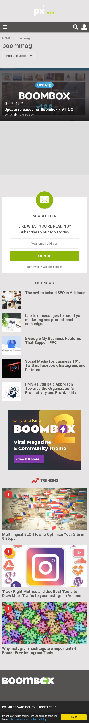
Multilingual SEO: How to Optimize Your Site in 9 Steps (43, 536)
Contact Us (47, 707)
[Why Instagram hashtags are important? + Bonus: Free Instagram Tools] (44, 623)
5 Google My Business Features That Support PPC (53, 340)
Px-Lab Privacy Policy (18, 707)
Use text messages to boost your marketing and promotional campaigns (54, 319)
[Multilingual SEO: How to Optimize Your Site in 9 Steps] (44, 509)
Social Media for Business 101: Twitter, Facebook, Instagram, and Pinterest (55, 365)
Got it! (74, 716)
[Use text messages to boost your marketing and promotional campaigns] (11, 322)
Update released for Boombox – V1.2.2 (39, 109)
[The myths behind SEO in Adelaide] (11, 300)
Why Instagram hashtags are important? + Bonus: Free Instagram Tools (39, 650)
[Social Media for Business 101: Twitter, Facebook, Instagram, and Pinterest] (11, 368)
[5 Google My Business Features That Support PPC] (11, 345)
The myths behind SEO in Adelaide (55, 292)
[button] (5, 27)
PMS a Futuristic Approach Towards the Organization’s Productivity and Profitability (50, 388)
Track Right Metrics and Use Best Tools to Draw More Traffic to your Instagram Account (42, 593)
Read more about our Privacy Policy (28, 719)
